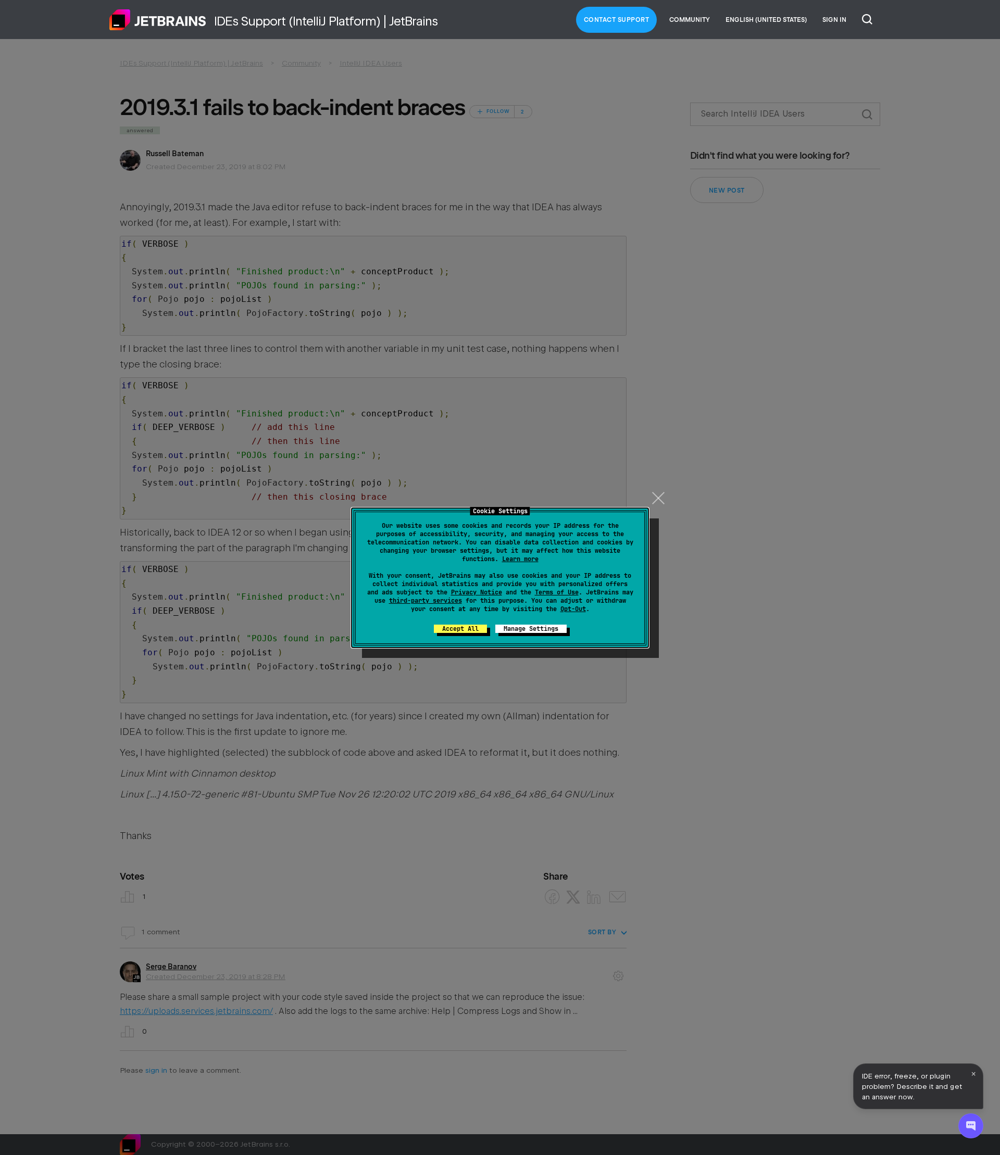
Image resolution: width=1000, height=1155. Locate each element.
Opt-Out (573, 609)
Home (157, 19)
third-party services (425, 600)
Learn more (520, 559)
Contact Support (616, 19)
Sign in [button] (834, 19)
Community (689, 19)
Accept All (460, 629)
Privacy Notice (476, 592)
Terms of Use (557, 592)
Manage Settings (531, 629)
